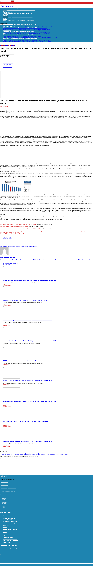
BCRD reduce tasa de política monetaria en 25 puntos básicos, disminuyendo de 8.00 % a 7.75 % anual (21, 228)
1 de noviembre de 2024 (5, 106)
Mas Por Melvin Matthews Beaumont (10, 263)
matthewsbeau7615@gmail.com (8, 491)
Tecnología (4, 502)
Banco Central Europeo (30, 231)
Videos (3, 506)
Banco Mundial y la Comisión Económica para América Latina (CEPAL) (49, 231)
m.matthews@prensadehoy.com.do (8, 488)
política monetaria (88, 231)
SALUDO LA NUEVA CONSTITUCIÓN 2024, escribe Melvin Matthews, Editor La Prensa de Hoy (23, 245)
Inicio (1, 43)
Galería (3, 507)
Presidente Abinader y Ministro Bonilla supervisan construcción (13, 233)
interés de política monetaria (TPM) (76, 231)
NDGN (1, 107)
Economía (7, 45)
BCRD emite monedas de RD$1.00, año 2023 (9, 232)
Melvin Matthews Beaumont (8, 54)
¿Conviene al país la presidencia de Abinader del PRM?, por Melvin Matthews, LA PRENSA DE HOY (27, 320)
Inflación (66, 231)
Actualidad (5, 43)
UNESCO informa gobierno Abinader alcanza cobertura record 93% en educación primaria (26, 300)
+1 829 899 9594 (4, 482)
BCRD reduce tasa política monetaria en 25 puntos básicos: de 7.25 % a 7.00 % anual (18, 224)
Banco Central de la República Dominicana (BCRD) (13, 231)
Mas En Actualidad (6, 264)
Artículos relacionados (7, 262)
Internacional (12, 45)
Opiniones (4, 501)
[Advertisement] (21, 126)
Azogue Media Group (27, 565)
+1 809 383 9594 (4, 485)
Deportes (4, 503)
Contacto (4, 509)
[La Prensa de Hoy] (8, 6)
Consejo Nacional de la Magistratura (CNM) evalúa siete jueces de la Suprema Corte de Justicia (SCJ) (29, 280)
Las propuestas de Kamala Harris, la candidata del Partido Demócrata (18, 246)
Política (3, 499)
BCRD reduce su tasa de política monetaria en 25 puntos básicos (14, 226)
